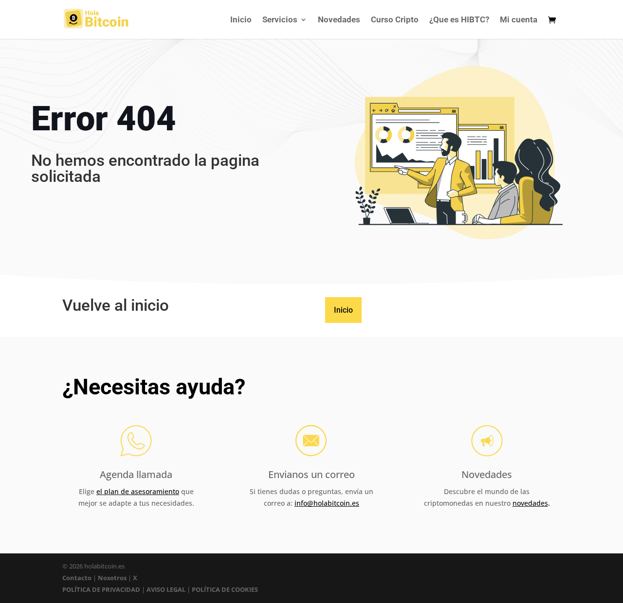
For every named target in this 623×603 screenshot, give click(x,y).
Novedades (339, 20)
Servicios (279, 20)
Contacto (77, 577)
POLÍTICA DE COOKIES (225, 589)
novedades (530, 503)
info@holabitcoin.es (326, 503)
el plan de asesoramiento (137, 491)
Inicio (241, 20)
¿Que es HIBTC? (459, 20)
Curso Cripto (395, 20)
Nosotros (112, 577)
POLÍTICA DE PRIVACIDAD (101, 589)
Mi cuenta (518, 20)
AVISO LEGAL (166, 589)
